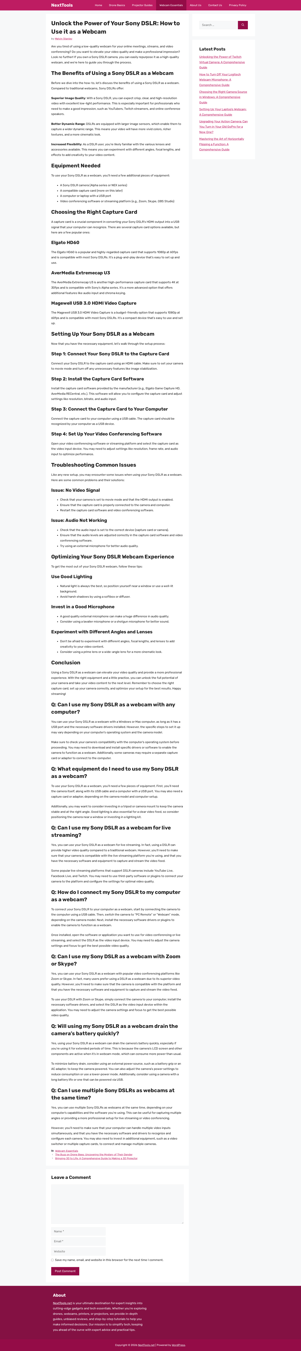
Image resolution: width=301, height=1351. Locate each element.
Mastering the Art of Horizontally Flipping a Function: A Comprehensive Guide (221, 144)
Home (98, 5)
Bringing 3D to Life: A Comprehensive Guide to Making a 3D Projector (96, 1158)
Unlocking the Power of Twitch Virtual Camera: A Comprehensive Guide (222, 62)
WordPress (178, 1345)
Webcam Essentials (171, 5)
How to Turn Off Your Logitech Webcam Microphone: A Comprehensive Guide (220, 80)
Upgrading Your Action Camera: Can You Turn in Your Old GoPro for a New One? (223, 127)
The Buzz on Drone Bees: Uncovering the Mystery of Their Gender (93, 1154)
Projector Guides (142, 5)
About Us (195, 5)
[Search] (243, 25)
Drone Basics (117, 5)
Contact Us (215, 5)
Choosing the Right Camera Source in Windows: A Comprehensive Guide (223, 97)
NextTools (62, 5)
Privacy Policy (237, 5)
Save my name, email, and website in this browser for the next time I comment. (109, 1260)
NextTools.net (62, 1303)
